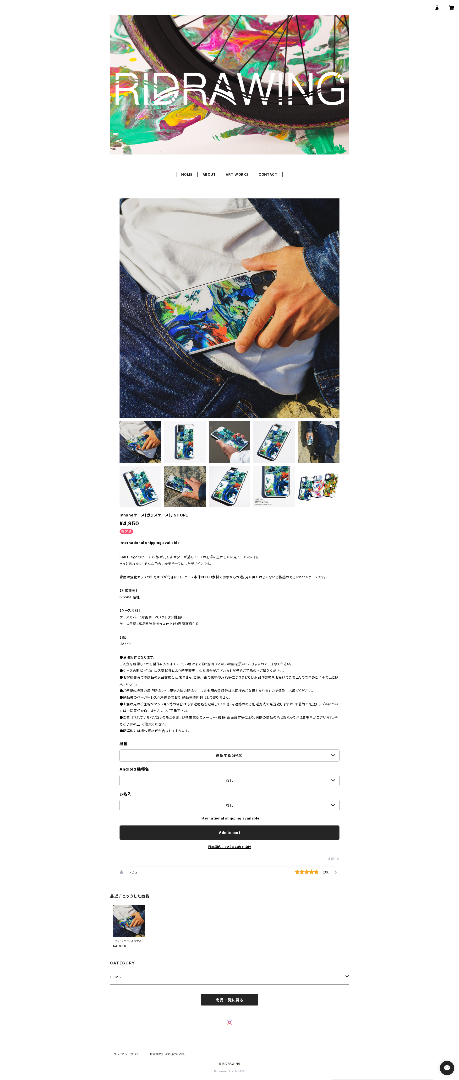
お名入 (125, 794)
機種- (124, 743)
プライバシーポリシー (128, 1054)
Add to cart (229, 832)
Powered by (224, 1071)
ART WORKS (237, 174)
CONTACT (268, 174)
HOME (186, 174)
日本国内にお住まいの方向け (229, 847)
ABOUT (209, 174)
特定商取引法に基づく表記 (168, 1054)
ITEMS (115, 977)
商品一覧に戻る (229, 1000)
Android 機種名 (134, 769)
